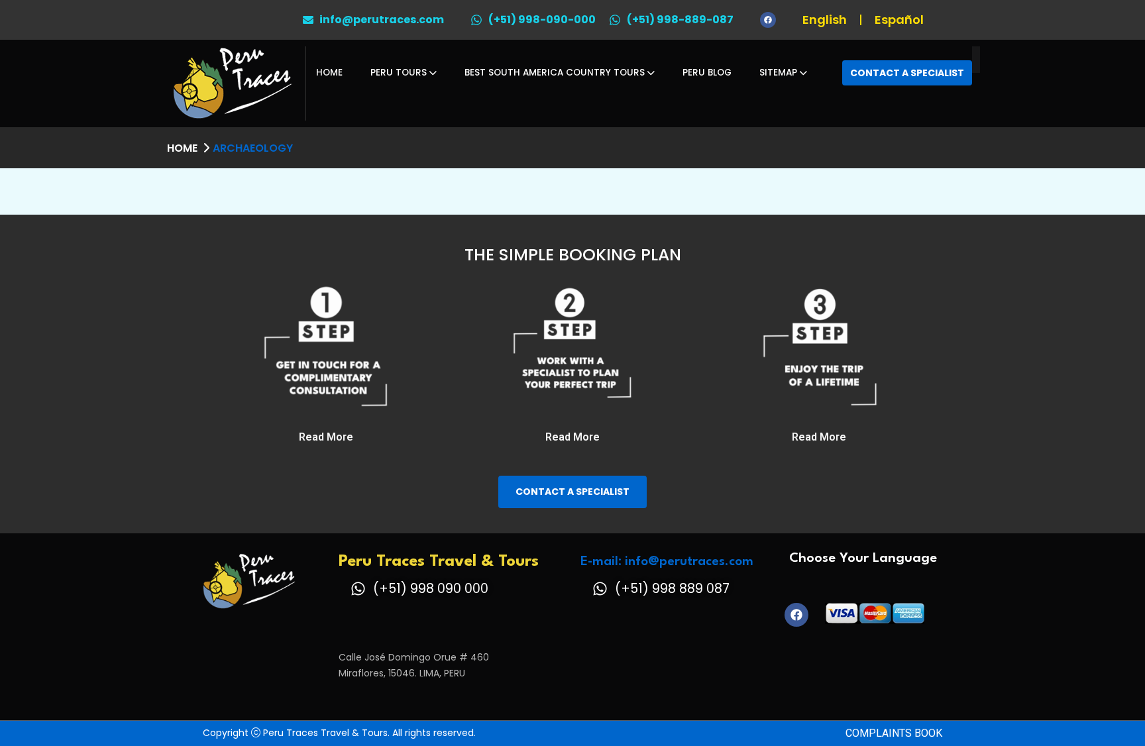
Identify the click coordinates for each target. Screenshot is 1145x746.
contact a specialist (572, 491)
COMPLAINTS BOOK (893, 733)
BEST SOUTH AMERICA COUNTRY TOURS (554, 72)
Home (329, 72)
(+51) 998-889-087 (680, 19)
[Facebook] (768, 20)
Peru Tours (398, 72)
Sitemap (778, 72)
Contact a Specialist (907, 73)
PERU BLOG (707, 72)
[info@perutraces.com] (308, 20)
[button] (326, 437)
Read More (326, 437)
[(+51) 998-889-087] (615, 20)
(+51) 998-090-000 (542, 19)
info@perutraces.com (381, 19)
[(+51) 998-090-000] (476, 20)
